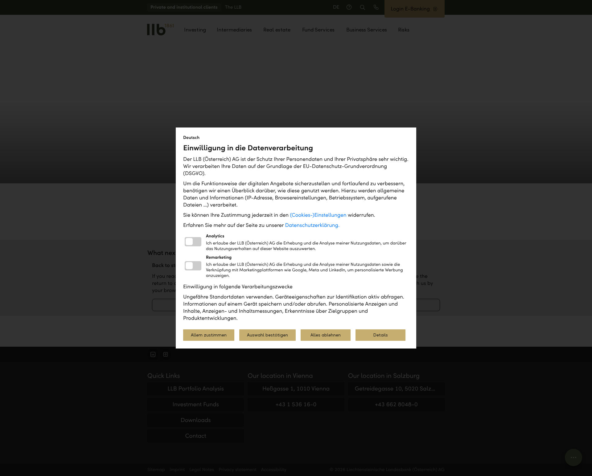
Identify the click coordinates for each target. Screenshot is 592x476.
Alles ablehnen (325, 335)
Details (380, 335)
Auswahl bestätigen (267, 335)
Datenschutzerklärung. (312, 225)
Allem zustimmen (209, 335)
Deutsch (191, 137)
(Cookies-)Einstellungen (318, 215)
